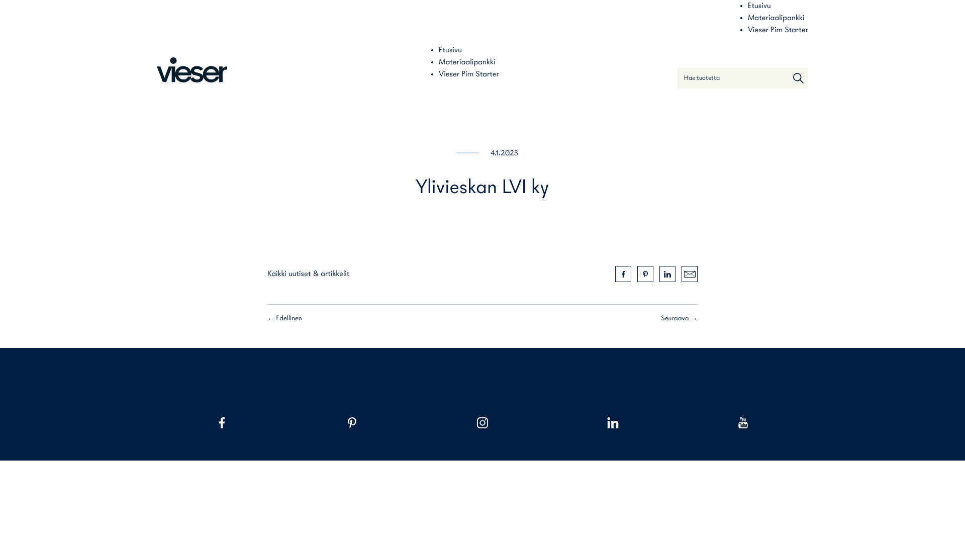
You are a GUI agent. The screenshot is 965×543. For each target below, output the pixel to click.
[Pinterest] (352, 422)
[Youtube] (743, 422)
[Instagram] (482, 422)
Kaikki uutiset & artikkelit (308, 274)
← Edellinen (284, 318)
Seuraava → (679, 318)
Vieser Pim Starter (778, 30)
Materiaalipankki (776, 18)
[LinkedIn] (613, 422)
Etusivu (759, 6)
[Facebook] (222, 422)
